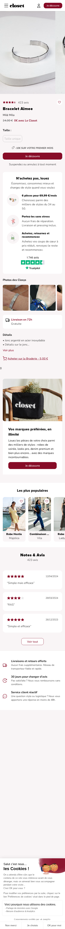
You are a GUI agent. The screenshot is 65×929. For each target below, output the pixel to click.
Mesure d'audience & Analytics (20, 911)
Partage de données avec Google (22, 908)
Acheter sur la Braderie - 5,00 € (28, 359)
